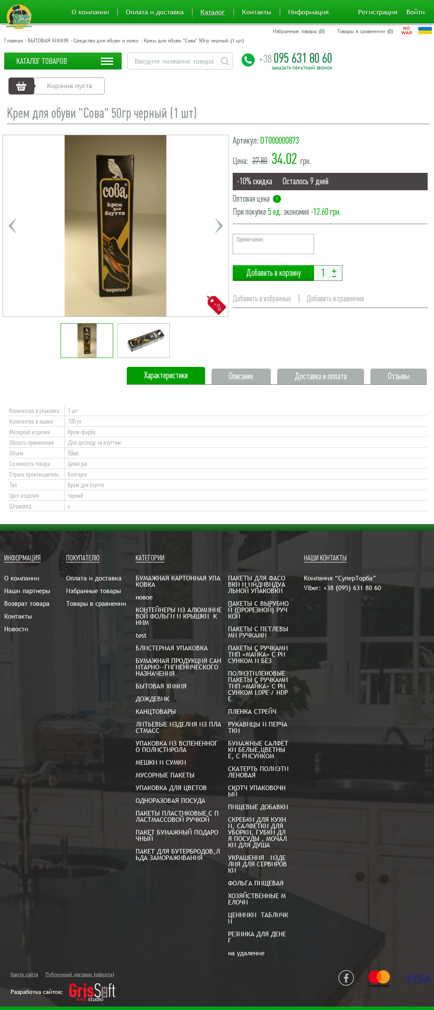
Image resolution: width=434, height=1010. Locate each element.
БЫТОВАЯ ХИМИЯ (48, 41)
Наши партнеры (27, 591)
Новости (16, 629)
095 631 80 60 (295, 58)
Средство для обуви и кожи (106, 41)
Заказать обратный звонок (302, 68)
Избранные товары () (299, 31)
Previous (12, 226)
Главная (13, 41)
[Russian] (406, 30)
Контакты (256, 12)
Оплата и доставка (155, 12)
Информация (308, 12)
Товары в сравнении (96, 603)
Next (218, 226)
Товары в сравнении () (365, 31)
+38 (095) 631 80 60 (352, 587)
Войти (415, 12)
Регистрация (377, 12)
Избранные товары (93, 591)
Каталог (212, 12)
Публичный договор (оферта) (79, 974)
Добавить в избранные (262, 298)
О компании (90, 12)
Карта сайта (24, 974)
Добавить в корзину (273, 273)
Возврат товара (27, 603)
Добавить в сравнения (335, 298)
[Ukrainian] (425, 30)
